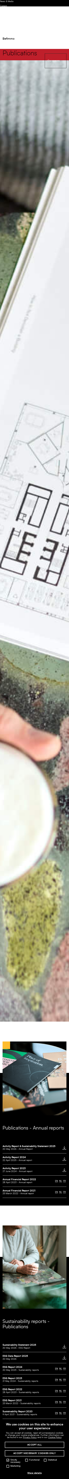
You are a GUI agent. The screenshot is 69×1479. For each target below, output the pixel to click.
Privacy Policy (30, 1437)
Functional (34, 1460)
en (56, 1181)
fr (64, 1181)
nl (60, 1181)
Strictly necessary (15, 1461)
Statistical (52, 1460)
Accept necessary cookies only (34, 1453)
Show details (34, 1473)
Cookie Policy (54, 1437)
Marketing (15, 1466)
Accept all (34, 1445)
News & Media (6, 1)
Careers (3, 6)
